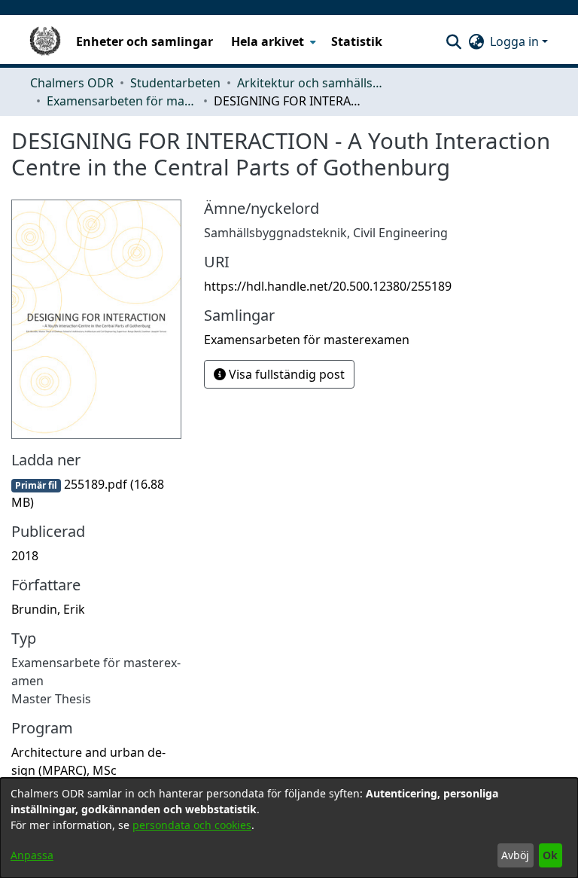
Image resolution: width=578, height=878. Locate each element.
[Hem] (45, 41)
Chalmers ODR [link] (72, 83)
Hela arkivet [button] (267, 41)
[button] (453, 41)
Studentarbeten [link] (175, 83)
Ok (550, 855)
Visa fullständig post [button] (285, 374)
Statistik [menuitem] (356, 41)
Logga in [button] (516, 41)
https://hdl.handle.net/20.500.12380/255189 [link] (328, 286)
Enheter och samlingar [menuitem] (144, 41)
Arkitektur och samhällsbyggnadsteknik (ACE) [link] (312, 83)
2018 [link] (24, 555)
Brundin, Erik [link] (48, 609)
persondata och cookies (191, 825)
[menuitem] (272, 41)
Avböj (515, 855)
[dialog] (289, 828)
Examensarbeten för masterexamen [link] (122, 101)
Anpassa (32, 855)
